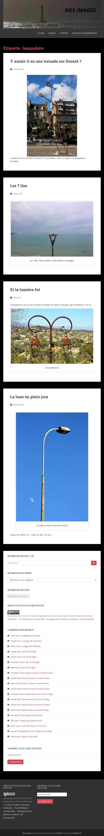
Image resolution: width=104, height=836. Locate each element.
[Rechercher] (94, 563)
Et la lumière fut (25, 289)
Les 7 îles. (19, 185)
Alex (12, 720)
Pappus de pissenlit (33, 715)
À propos (64, 33)
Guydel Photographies (20, 731)
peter (13, 726)
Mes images (27, 833)
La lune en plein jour (29, 396)
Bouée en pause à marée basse (39, 672)
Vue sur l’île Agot (29, 651)
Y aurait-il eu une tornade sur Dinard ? (45, 61)
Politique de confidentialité (84, 33)
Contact (52, 33)
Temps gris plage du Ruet (31, 720)
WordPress (77, 833)
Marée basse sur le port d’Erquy (39, 694)
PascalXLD (15, 662)
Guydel (14, 641)
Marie (13, 646)
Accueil (41, 33)
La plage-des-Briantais (30, 635)
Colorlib (59, 833)
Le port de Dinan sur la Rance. (34, 726)
